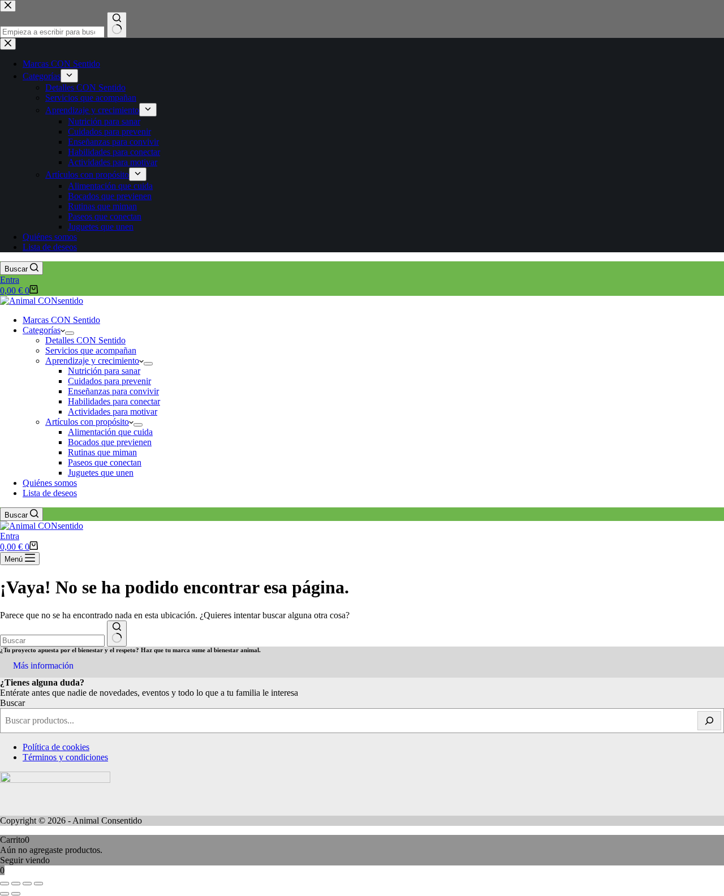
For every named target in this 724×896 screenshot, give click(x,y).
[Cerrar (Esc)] (38, 883)
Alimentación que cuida (110, 432)
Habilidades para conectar (114, 401)
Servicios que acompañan (90, 350)
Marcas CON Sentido (61, 320)
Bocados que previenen (110, 442)
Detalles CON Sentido (85, 340)
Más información (43, 665)
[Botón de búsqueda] (117, 634)
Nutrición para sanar (104, 371)
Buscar (12, 703)
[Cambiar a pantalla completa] (15, 883)
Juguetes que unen (100, 472)
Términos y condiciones (65, 757)
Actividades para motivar (112, 411)
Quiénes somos (50, 483)
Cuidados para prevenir (109, 381)
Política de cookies (56, 747)
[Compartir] (27, 883)
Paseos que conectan (104, 462)
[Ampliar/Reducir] (4, 883)
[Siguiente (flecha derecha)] (15, 893)
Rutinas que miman (102, 452)
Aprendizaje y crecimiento (92, 360)
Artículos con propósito (87, 422)
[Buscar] (709, 720)
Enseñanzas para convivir (113, 391)
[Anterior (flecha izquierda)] (4, 893)
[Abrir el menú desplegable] (69, 333)
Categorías (42, 330)
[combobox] (52, 641)
